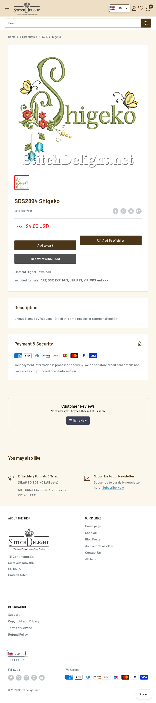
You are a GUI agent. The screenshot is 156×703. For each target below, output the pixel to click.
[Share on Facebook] (115, 211)
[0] (147, 8)
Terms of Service (20, 628)
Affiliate (90, 559)
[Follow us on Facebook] (11, 677)
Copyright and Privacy (23, 621)
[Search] (146, 23)
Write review (78, 420)
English (14, 659)
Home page (93, 526)
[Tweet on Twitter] (131, 211)
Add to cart (45, 245)
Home (12, 37)
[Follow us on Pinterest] (34, 677)
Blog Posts (92, 539)
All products (27, 37)
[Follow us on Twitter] (19, 677)
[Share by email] (139, 211)
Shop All (91, 533)
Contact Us (93, 552)
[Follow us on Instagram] (26, 677)
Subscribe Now (113, 487)
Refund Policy (18, 634)
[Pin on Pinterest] (123, 211)
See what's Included (45, 259)
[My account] (134, 8)
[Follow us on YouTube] (42, 677)
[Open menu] (7, 8)
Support (14, 614)
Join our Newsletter (99, 546)
